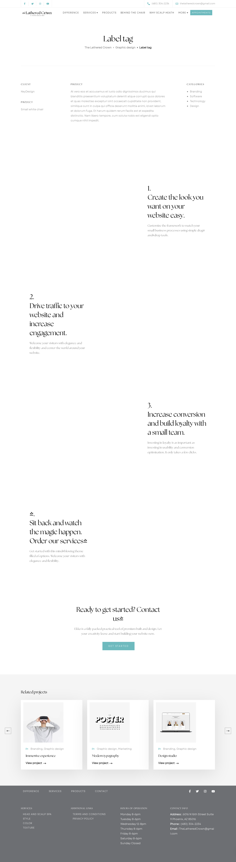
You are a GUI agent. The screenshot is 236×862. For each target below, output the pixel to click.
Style (27, 818)
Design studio (167, 756)
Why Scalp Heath (161, 13)
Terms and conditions (89, 814)
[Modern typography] (110, 722)
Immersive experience (41, 756)
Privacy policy (83, 818)
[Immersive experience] (43, 722)
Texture (29, 827)
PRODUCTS (78, 791)
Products (109, 13)
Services (89, 13)
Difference (71, 13)
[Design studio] (176, 722)
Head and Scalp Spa (37, 814)
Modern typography (105, 756)
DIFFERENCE (31, 791)
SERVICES (55, 791)
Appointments (201, 12)
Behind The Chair (133, 13)
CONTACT (101, 791)
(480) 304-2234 (191, 824)
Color (27, 823)
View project (34, 763)
